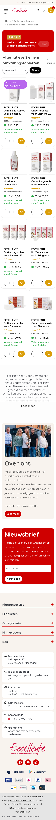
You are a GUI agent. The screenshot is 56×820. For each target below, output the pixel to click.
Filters (35, 70)
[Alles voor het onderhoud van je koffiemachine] (28, 749)
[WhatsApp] (36, 762)
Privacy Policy (11, 804)
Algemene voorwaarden (20, 800)
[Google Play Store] (37, 772)
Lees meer (13, 513)
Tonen (43, 43)
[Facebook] (20, 762)
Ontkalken (18, 21)
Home (8, 21)
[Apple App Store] (15, 772)
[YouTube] (28, 762)
